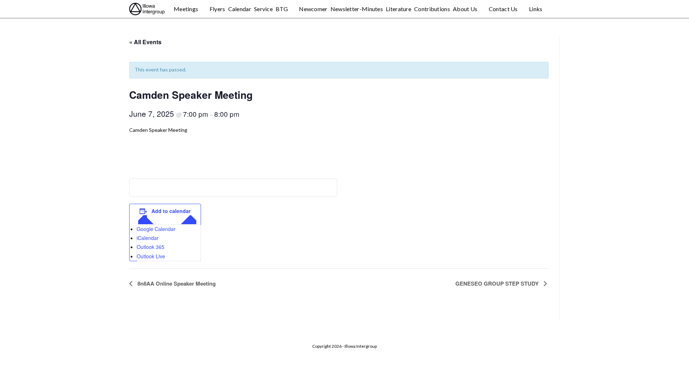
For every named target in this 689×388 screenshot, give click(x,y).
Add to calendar (171, 210)
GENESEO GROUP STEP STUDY (497, 283)
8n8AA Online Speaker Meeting (176, 283)
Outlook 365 (150, 246)
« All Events (145, 42)
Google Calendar (156, 228)
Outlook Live (151, 256)
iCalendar (148, 237)
